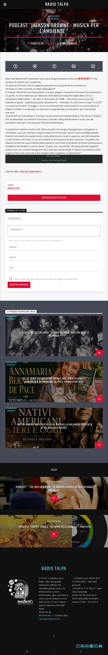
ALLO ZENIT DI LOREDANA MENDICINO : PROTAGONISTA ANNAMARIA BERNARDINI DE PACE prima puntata (54, 380)
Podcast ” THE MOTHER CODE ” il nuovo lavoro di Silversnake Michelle (55, 489)
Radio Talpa (56, 4)
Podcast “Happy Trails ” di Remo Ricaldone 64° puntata (55, 526)
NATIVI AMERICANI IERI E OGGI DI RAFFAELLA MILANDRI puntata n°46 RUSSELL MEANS (54, 426)
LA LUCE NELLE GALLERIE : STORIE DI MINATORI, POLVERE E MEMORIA (55, 334)
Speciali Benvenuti (30, 172)
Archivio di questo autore (54, 197)
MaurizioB (50, 43)
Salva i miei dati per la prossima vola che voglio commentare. (46, 279)
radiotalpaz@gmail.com (49, 618)
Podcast (54, 18)
